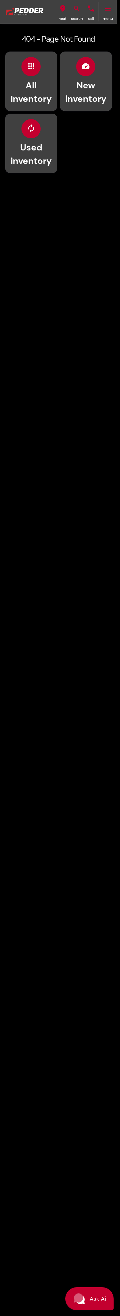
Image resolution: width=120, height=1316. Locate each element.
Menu (108, 18)
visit (63, 18)
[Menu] (107, 8)
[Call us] (90, 8)
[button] (62, 11)
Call (91, 18)
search (77, 18)
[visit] (62, 8)
